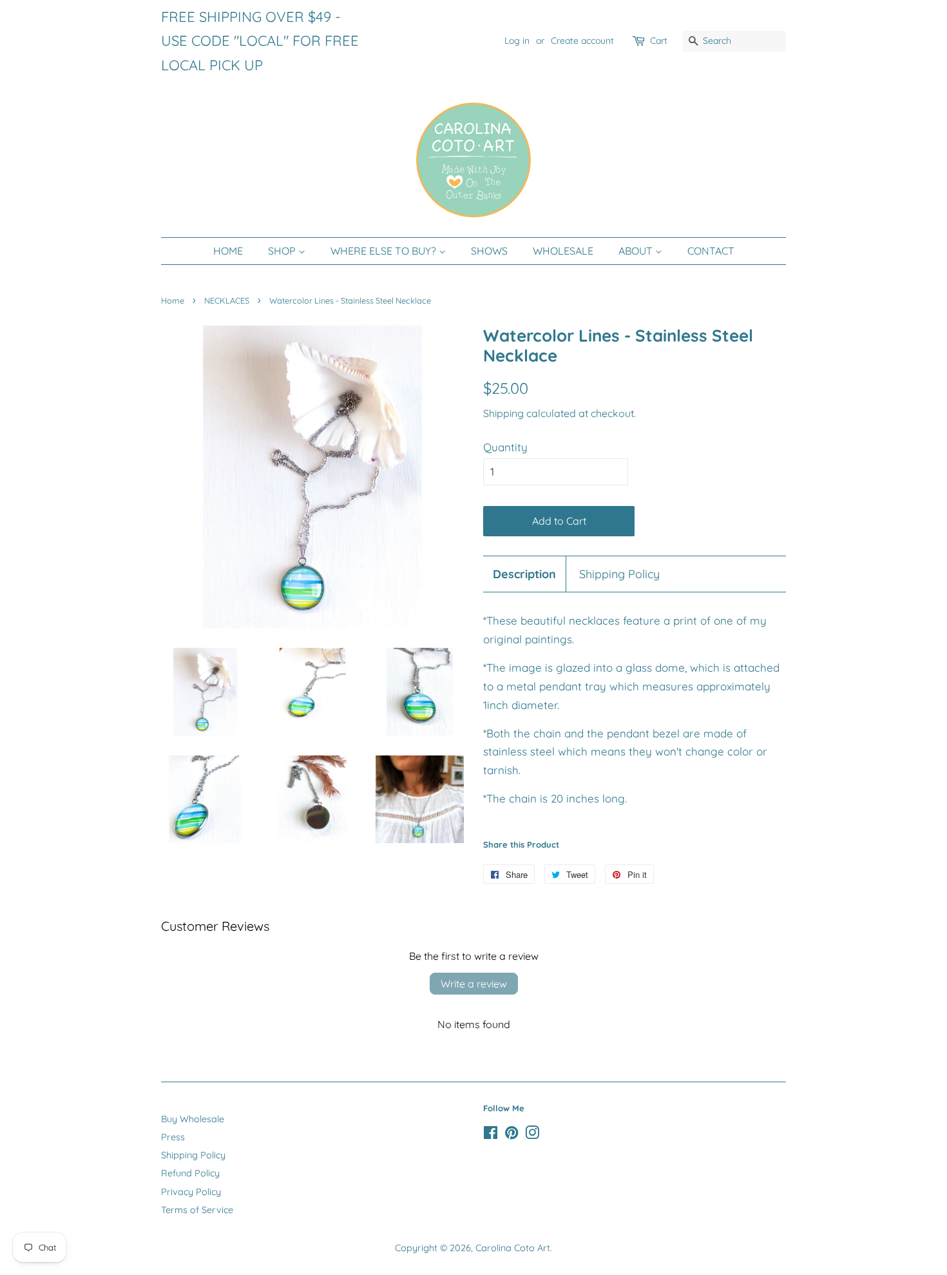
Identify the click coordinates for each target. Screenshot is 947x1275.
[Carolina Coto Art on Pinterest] (511, 1135)
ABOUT (636, 250)
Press (173, 1137)
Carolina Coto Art (512, 1248)
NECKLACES (226, 300)
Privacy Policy (191, 1192)
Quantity (505, 447)
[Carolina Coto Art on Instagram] (532, 1135)
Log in (517, 40)
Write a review (474, 983)
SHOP (283, 250)
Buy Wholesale (192, 1119)
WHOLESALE (563, 250)
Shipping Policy (619, 574)
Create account (582, 40)
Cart (658, 40)
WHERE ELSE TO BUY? (384, 250)
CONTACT (710, 250)
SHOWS (489, 250)
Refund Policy (190, 1173)
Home (172, 300)
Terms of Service (197, 1210)
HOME (228, 250)
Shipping (503, 413)
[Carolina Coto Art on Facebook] (490, 1135)
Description (524, 574)
